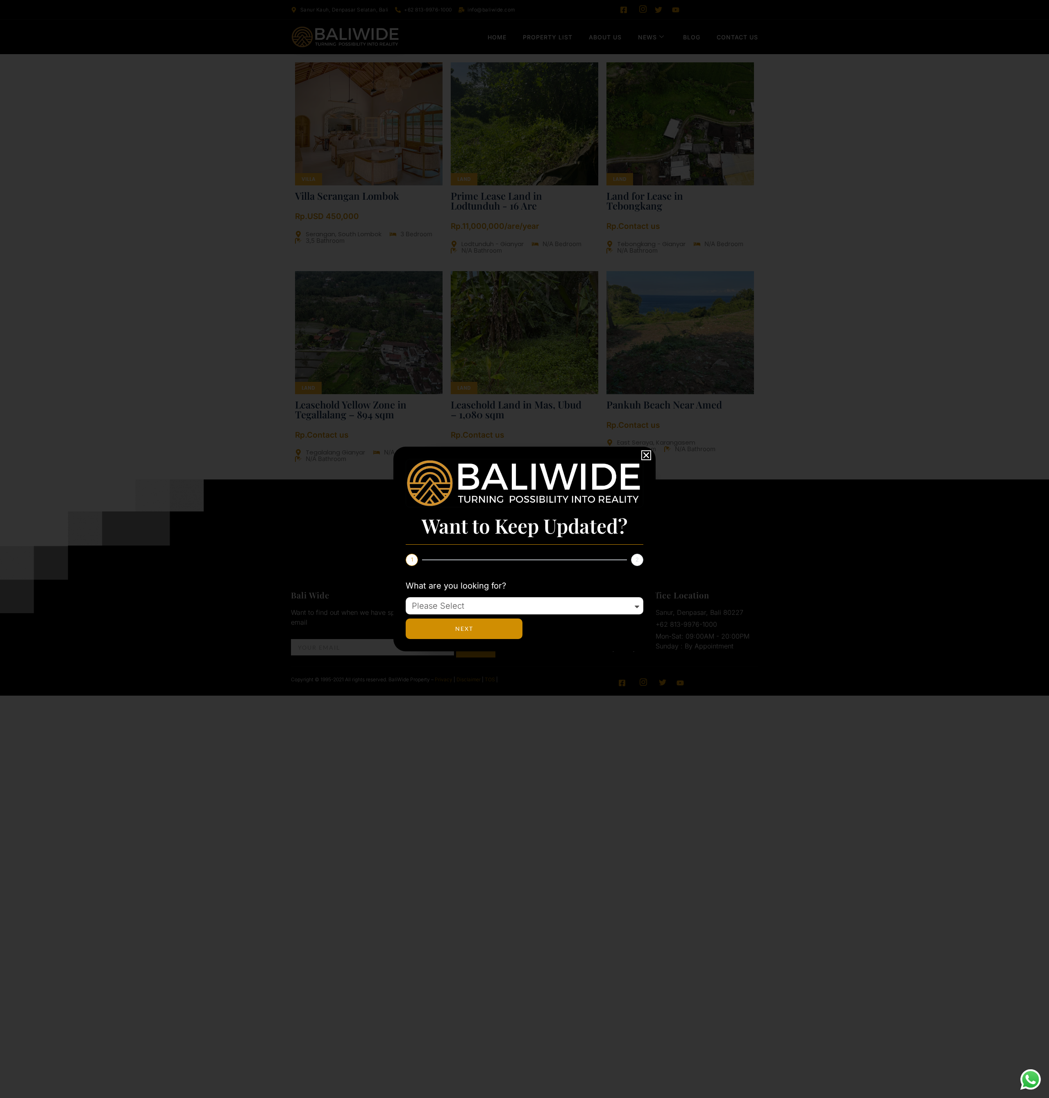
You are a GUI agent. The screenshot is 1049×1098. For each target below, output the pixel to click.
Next (464, 628)
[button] (646, 455)
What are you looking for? (456, 586)
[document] (524, 549)
